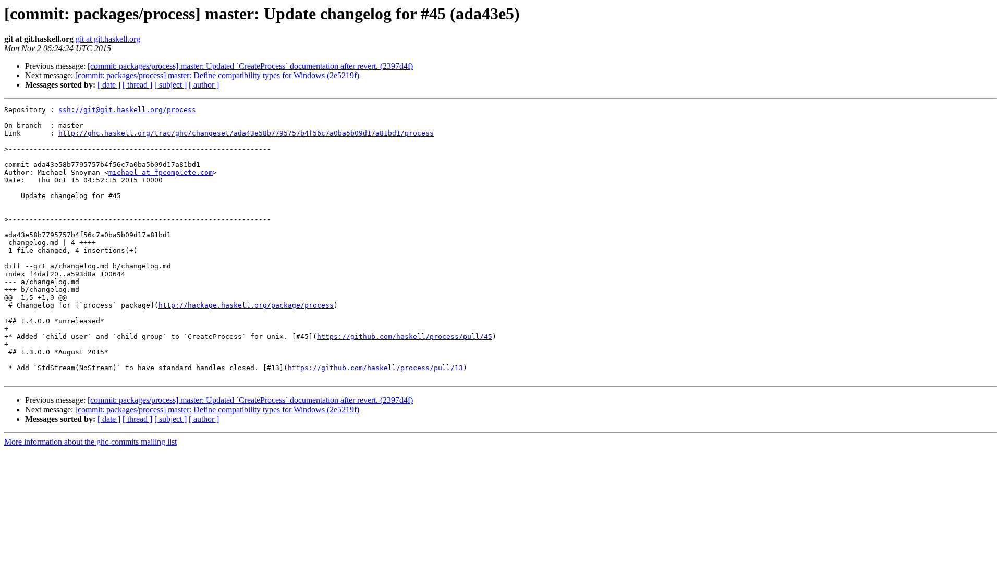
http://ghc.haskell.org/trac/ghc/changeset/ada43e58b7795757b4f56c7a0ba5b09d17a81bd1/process (246, 133)
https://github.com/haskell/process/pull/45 (404, 336)
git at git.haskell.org (108, 38)
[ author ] (204, 84)
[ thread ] (137, 84)
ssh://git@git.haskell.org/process (127, 110)
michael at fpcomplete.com (160, 172)
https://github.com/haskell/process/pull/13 (375, 368)
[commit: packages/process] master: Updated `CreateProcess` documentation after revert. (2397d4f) (250, 66)
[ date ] (108, 84)
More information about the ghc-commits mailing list (90, 441)
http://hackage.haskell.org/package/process (246, 305)
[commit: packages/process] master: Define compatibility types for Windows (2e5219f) (217, 75)
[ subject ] (170, 84)
